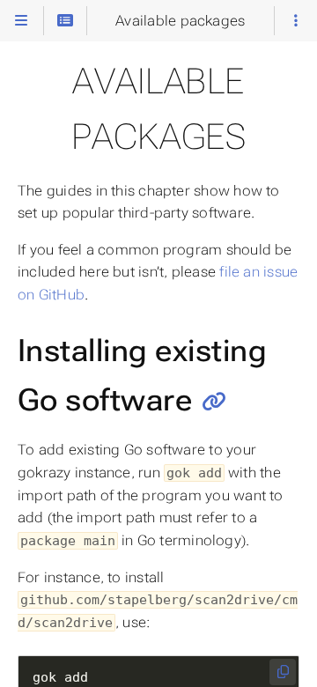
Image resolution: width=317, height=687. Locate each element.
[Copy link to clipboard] (214, 401)
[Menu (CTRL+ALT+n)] (21, 20)
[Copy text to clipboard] (282, 672)
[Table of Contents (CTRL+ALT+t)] (65, 20)
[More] (296, 20)
